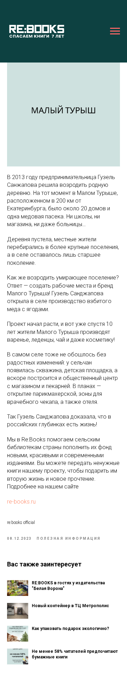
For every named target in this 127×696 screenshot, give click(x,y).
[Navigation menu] (115, 31)
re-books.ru (21, 501)
